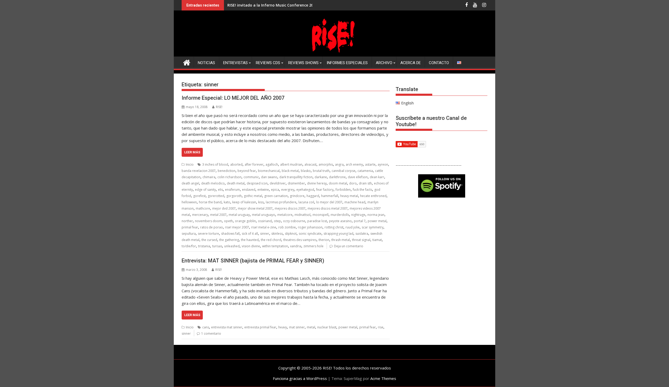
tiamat (377, 240)
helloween (189, 202)
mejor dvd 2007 (224, 208)
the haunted (250, 240)
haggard (313, 196)
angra (339, 164)
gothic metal (253, 196)
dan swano (269, 177)
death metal (236, 183)
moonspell (320, 214)
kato (227, 202)
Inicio (190, 164)
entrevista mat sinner (226, 327)
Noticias (206, 62)
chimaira (209, 177)
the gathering (229, 240)
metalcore (284, 214)
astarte (370, 164)
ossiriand (265, 221)
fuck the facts (362, 189)
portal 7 (360, 221)
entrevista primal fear (260, 327)
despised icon (257, 183)
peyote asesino (340, 221)
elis (220, 189)
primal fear (190, 227)
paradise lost (317, 221)
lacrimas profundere (281, 202)
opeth (228, 221)
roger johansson (310, 227)
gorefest (199, 196)
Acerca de (410, 62)
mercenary (200, 214)
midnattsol (302, 214)
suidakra (361, 233)
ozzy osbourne (294, 221)
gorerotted (216, 196)
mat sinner (297, 327)
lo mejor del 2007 (329, 202)
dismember (296, 183)
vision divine (251, 246)
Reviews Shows (303, 62)
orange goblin (245, 221)
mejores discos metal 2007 (328, 208)
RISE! (219, 107)
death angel (190, 183)
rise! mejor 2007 (237, 227)
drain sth (365, 183)
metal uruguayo (263, 214)
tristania (204, 246)
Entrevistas (235, 62)
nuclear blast (326, 327)
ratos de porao (211, 227)
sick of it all (250, 233)
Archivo (384, 62)
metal (311, 327)
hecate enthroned (373, 196)
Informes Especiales (347, 62)
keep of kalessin (244, 202)
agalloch (272, 164)
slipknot (291, 233)
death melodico (213, 183)
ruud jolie (352, 227)
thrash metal (340, 240)
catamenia (365, 171)
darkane (321, 177)
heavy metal (349, 196)
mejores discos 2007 (290, 208)
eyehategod (305, 189)
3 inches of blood (215, 164)
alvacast (310, 164)
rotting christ (334, 227)
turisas (217, 246)
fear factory (324, 189)
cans (205, 327)
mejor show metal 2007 (255, 208)
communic (251, 177)
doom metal (338, 183)
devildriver (278, 183)
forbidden (343, 189)
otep (277, 221)
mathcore (203, 208)
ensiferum (232, 189)
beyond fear (247, 171)
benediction (226, 171)
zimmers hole (313, 246)
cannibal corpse (343, 171)
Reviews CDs (268, 62)
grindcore (297, 196)
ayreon (383, 164)
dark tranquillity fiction (296, 177)
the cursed (209, 240)
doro (353, 183)
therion (324, 240)
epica (275, 189)
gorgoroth (234, 196)
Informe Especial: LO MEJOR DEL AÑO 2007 (233, 98)
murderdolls (340, 214)
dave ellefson (358, 177)
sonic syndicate (310, 233)
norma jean (375, 214)
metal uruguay (239, 214)
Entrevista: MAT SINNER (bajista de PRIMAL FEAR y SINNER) (253, 260)
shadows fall (230, 233)
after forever (254, 164)
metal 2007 (218, 214)
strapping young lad (338, 233)
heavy (282, 327)
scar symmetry (372, 227)
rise (380, 327)
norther (187, 221)
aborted (236, 164)
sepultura (189, 233)
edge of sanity (205, 189)
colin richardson (229, 177)
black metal (290, 171)
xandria (295, 246)
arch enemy (354, 164)
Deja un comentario (348, 246)
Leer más (192, 152)
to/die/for (189, 246)
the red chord (271, 240)
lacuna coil (306, 202)
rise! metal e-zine (263, 227)
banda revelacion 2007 (199, 171)
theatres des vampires (299, 240)
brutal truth (321, 171)
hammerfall (329, 196)
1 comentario (211, 333)
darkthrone (337, 177)
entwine (263, 189)
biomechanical (269, 171)
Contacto (439, 62)
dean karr (377, 177)
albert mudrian (291, 164)
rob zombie (287, 227)
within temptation (275, 246)
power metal (377, 221)
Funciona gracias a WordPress (300, 378)
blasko (306, 171)
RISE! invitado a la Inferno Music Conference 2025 (272, 5)
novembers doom (208, 221)
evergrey (287, 189)
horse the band (210, 202)
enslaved (248, 189)
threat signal (361, 240)
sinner (264, 233)
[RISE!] (334, 53)
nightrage (358, 214)
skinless (277, 233)
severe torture (208, 233)
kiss (261, 202)
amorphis (326, 164)
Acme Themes (383, 378)
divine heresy (317, 183)
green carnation (276, 196)
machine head (354, 202)
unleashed (232, 246)
